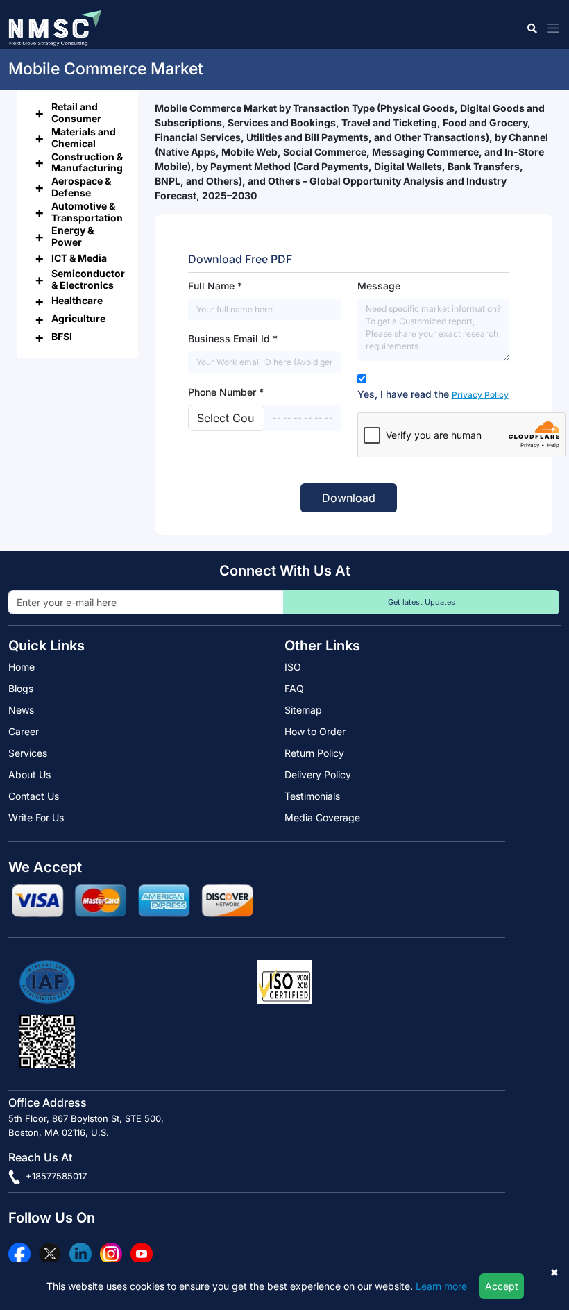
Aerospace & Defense (81, 187)
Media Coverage (322, 817)
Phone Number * (226, 392)
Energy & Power (72, 236)
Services (27, 753)
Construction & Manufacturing (87, 162)
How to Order (315, 731)
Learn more (441, 1286)
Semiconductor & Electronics (88, 279)
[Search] (531, 28)
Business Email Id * (233, 338)
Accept (501, 1286)
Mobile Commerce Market (105, 68)
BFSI (61, 336)
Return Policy (314, 753)
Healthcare (77, 300)
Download (348, 498)
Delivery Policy (317, 774)
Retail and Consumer (76, 112)
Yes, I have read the (433, 394)
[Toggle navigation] (551, 28)
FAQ (294, 688)
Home (21, 667)
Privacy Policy (480, 394)
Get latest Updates (421, 602)
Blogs (20, 688)
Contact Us (33, 796)
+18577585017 (55, 1176)
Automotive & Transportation (87, 212)
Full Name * (215, 286)
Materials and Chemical (83, 137)
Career (23, 731)
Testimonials (312, 796)
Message (378, 286)
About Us (29, 774)
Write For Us (36, 817)
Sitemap (303, 710)
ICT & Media (79, 258)
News (21, 710)
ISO (292, 667)
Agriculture (78, 318)
